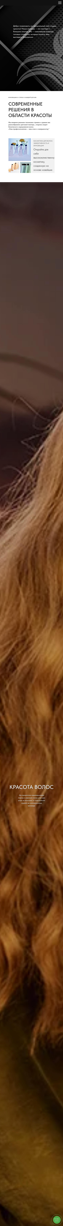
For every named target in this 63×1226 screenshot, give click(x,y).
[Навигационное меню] (59, 3)
